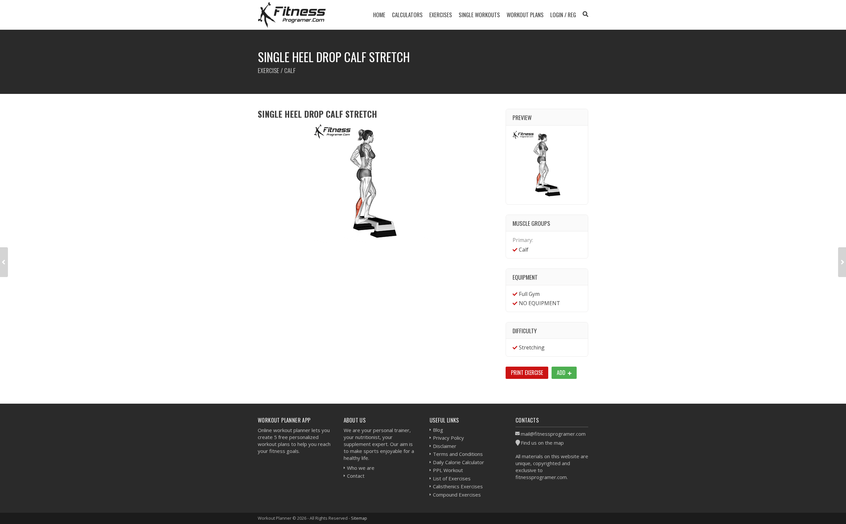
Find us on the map (542, 442)
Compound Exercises (457, 494)
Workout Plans (525, 15)
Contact (356, 475)
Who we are (360, 467)
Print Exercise (527, 373)
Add (562, 373)
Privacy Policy (448, 437)
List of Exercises (452, 478)
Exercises (440, 15)
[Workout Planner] (292, 14)
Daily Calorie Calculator (458, 462)
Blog (438, 429)
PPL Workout (448, 470)
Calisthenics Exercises (458, 486)
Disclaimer (444, 446)
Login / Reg (563, 15)
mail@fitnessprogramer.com (553, 433)
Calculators (407, 15)
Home (379, 15)
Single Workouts (479, 15)
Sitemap (359, 518)
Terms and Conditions (458, 454)
